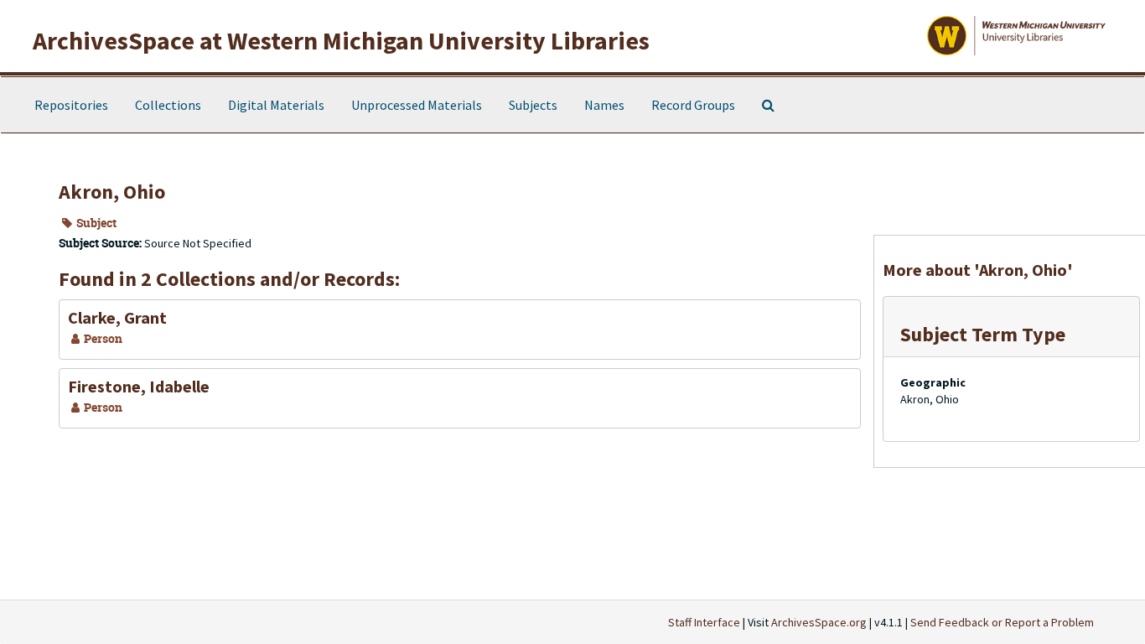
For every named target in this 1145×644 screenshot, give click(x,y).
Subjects (533, 104)
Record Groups (693, 104)
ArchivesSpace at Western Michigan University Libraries (341, 40)
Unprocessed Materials (416, 104)
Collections (168, 104)
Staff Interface (704, 622)
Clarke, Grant (117, 317)
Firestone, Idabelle (139, 386)
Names (604, 104)
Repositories (71, 104)
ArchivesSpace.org (819, 622)
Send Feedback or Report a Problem (1002, 622)
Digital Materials (276, 104)
